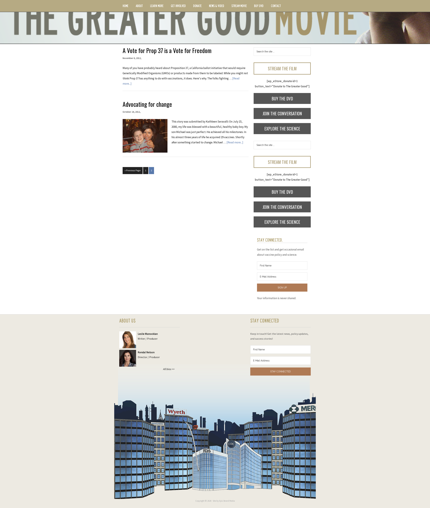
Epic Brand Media (227, 500)
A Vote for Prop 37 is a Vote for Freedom (167, 50)
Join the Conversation (282, 113)
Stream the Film (282, 68)
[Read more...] (235, 142)
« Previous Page (133, 170)
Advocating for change (147, 104)
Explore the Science (282, 128)
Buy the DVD (282, 98)
